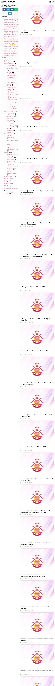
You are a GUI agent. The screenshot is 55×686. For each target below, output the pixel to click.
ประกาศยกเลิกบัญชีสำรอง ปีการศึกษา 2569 (30, 63)
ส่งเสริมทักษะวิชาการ (12, 140)
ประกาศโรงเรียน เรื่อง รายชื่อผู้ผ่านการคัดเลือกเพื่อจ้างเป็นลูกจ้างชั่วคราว (11, 20)
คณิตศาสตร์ (10, 115)
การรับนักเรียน (13, 103)
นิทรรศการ (10, 139)
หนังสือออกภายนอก (12, 173)
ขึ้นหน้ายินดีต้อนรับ (9, 176)
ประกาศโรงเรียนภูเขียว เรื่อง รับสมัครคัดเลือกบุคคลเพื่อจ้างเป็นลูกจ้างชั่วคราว (11, 53)
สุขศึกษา (9, 132)
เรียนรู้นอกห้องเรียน (12, 146)
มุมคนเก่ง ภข (7, 183)
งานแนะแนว (10, 77)
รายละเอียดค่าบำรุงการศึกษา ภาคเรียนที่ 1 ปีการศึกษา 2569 (33, 95)
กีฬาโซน (9, 135)
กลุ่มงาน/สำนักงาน (9, 63)
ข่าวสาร (6, 152)
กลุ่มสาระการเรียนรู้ (9, 111)
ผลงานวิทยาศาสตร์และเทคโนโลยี (14, 125)
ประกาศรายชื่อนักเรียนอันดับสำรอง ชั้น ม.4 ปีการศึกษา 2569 (34, 351)
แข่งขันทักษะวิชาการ (12, 149)
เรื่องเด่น (6, 193)
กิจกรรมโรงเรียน (8, 134)
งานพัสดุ (9, 72)
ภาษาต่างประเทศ (11, 116)
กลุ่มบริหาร (7, 86)
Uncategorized (8, 62)
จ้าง (5, 181)
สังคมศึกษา (10, 130)
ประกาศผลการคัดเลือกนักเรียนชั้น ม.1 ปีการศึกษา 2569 (33, 447)
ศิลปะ (8, 128)
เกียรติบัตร (6, 187)
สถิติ (8, 171)
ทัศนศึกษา (9, 137)
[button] (50, 2)
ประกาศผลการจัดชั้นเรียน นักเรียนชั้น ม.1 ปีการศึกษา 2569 (33, 159)
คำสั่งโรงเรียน (10, 159)
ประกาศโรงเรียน (11, 166)
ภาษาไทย (9, 118)
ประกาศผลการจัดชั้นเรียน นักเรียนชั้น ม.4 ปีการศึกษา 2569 (34, 127)
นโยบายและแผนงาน (12, 79)
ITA (5, 60)
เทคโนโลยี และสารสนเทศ (10, 188)
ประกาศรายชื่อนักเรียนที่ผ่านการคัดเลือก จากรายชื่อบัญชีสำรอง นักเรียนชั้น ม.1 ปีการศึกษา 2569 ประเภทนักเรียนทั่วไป (36, 255)
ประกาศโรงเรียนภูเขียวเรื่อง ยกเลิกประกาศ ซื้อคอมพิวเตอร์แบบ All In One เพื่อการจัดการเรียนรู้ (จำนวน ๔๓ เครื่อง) (11, 34)
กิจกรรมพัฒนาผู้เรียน (12, 68)
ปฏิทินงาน (9, 164)
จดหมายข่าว (10, 161)
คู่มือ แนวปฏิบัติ (8, 178)
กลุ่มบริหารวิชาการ (12, 99)
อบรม (8, 144)
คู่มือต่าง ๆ (7, 180)
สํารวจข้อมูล (10, 192)
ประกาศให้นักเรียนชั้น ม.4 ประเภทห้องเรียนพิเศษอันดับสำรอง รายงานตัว (36, 671)
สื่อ (5, 185)
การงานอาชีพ (10, 113)
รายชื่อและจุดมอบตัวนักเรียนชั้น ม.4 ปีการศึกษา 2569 (32, 287)
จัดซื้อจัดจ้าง (10, 163)
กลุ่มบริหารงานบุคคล (12, 94)
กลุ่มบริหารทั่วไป (11, 98)
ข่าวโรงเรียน (10, 158)
